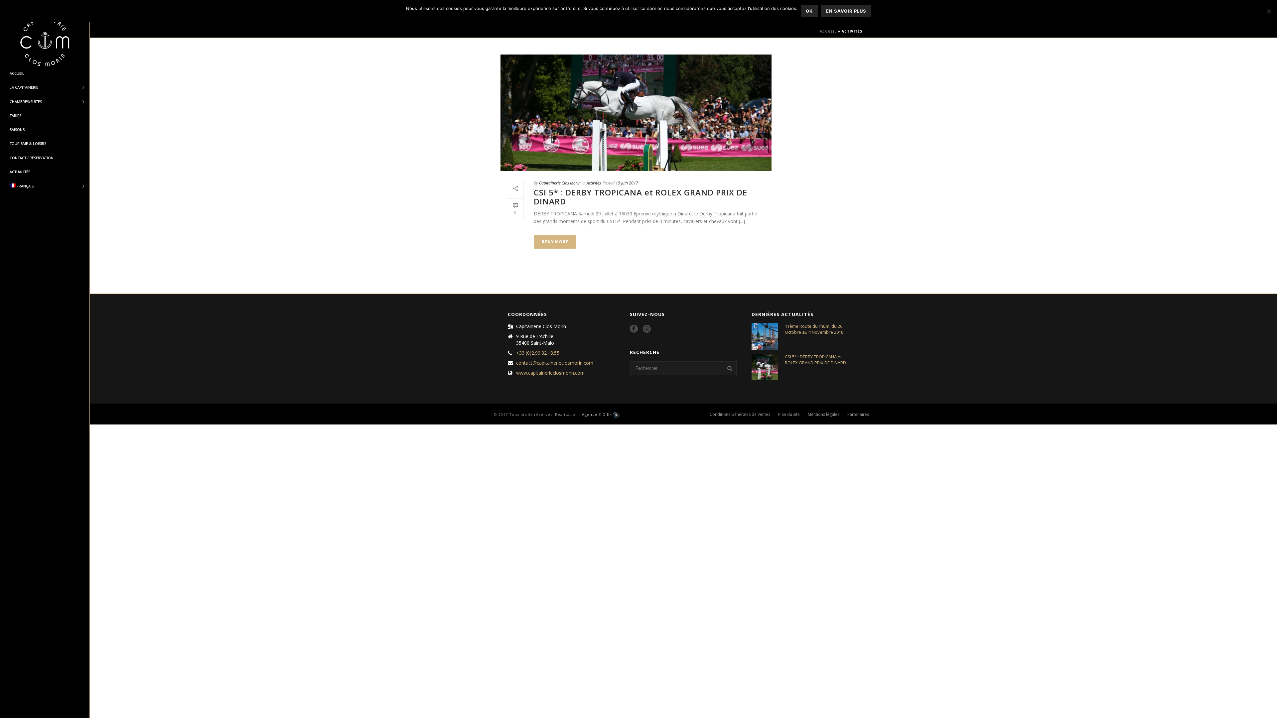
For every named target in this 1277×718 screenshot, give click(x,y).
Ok (809, 11)
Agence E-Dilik (597, 414)
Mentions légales (823, 414)
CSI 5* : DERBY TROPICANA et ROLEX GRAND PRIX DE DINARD (640, 197)
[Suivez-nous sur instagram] (647, 329)
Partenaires (858, 414)
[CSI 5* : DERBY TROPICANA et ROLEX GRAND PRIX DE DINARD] (636, 113)
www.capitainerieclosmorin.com (550, 373)
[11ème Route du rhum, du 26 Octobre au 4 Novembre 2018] (765, 336)
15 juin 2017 (627, 183)
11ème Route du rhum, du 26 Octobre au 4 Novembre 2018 (814, 329)
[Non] (1268, 11)
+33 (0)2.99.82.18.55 (537, 353)
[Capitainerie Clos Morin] (44, 41)
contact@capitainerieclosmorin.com (554, 363)
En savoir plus (846, 11)
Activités (594, 183)
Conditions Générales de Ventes (740, 414)
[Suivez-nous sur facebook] (634, 329)
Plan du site (789, 414)
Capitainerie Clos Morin (560, 183)
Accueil (828, 31)
